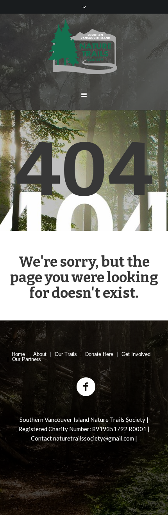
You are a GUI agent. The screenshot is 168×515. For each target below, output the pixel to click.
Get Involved (136, 354)
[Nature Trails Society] (84, 46)
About (39, 354)
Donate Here (99, 354)
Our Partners (26, 359)
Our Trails (66, 354)
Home (18, 354)
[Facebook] (86, 387)
